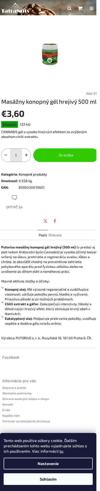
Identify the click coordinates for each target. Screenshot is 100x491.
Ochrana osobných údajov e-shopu (25, 398)
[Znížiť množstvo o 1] (5, 155)
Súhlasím (48, 479)
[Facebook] (54, 221)
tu (61, 451)
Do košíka (66, 155)
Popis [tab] (43, 235)
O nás (6, 410)
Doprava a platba (14, 387)
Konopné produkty (33, 174)
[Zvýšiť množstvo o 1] (26, 155)
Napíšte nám (11, 415)
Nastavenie (48, 463)
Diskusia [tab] (55, 235)
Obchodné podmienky (17, 393)
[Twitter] (45, 221)
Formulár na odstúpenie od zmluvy (26, 421)
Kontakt (7, 404)
